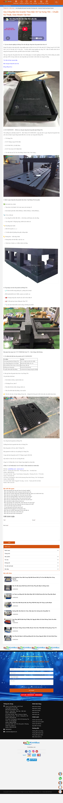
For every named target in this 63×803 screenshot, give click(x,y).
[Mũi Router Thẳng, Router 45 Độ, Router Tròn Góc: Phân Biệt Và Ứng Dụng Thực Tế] (8, 629)
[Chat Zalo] (60, 791)
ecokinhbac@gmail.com (11, 731)
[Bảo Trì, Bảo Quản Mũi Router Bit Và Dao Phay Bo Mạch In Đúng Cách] (8, 588)
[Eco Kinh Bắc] (7, 1)
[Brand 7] (53, 647)
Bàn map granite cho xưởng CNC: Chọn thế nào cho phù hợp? (19, 502)
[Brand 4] (10, 647)
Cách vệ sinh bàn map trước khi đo (12, 505)
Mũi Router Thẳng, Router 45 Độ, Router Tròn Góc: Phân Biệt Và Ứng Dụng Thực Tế (34, 627)
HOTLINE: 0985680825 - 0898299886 (31, 695)
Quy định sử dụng (36, 725)
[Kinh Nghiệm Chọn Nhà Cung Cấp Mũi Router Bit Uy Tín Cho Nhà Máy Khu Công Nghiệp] (8, 579)
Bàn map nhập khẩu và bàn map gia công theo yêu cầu (17, 492)
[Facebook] (26, 751)
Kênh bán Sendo (36, 710)
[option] (10, 647)
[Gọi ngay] (60, 783)
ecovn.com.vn (20, 469)
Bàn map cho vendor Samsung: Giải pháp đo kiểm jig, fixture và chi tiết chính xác (24, 493)
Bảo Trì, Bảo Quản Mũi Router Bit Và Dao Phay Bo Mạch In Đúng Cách (30, 585)
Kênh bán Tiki (35, 712)
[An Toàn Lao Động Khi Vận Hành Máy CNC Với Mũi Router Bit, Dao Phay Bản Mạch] (8, 596)
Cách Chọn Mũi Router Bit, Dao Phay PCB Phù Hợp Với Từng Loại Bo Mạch (32, 602)
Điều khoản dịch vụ (37, 736)
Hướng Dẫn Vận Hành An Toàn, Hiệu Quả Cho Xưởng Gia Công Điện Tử (31, 611)
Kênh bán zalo (35, 714)
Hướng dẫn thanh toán (37, 732)
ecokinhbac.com (12, 469)
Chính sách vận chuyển (38, 721)
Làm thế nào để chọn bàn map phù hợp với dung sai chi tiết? (19, 504)
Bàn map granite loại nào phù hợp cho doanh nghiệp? (17, 490)
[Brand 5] (25, 647)
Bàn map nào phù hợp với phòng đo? (13, 513)
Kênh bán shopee (36, 706)
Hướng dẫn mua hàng (37, 730)
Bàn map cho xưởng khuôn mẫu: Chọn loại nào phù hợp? (18, 499)
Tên (4, 520)
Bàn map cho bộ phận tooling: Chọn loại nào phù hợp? (17, 498)
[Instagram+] (33, 751)
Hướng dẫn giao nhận (37, 734)
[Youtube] (37, 751)
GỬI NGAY (31, 690)
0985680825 (8, 729)
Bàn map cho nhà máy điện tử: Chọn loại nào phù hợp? (17, 495)
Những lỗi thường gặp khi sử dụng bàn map (14, 508)
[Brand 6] (39, 647)
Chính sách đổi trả (36, 723)
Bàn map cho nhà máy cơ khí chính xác (13, 511)
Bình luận (5, 525)
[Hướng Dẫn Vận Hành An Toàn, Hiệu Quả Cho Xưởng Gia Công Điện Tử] (8, 613)
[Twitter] (30, 751)
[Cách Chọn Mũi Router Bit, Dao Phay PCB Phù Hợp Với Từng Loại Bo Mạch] (8, 604)
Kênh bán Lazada (36, 708)
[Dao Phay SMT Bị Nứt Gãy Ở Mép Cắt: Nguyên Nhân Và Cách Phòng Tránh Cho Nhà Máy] (8, 621)
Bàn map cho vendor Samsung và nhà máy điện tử (16, 510)
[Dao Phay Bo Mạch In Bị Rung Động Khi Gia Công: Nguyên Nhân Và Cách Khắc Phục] (8, 638)
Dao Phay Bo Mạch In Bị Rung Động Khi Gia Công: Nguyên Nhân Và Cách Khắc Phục (34, 636)
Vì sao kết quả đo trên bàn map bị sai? (13, 507)
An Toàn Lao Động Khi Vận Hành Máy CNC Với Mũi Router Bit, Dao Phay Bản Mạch (34, 594)
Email (33, 520)
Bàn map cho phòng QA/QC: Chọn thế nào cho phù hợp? (18, 496)
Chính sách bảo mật (37, 719)
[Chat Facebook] (60, 787)
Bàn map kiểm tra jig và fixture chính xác (14, 501)
